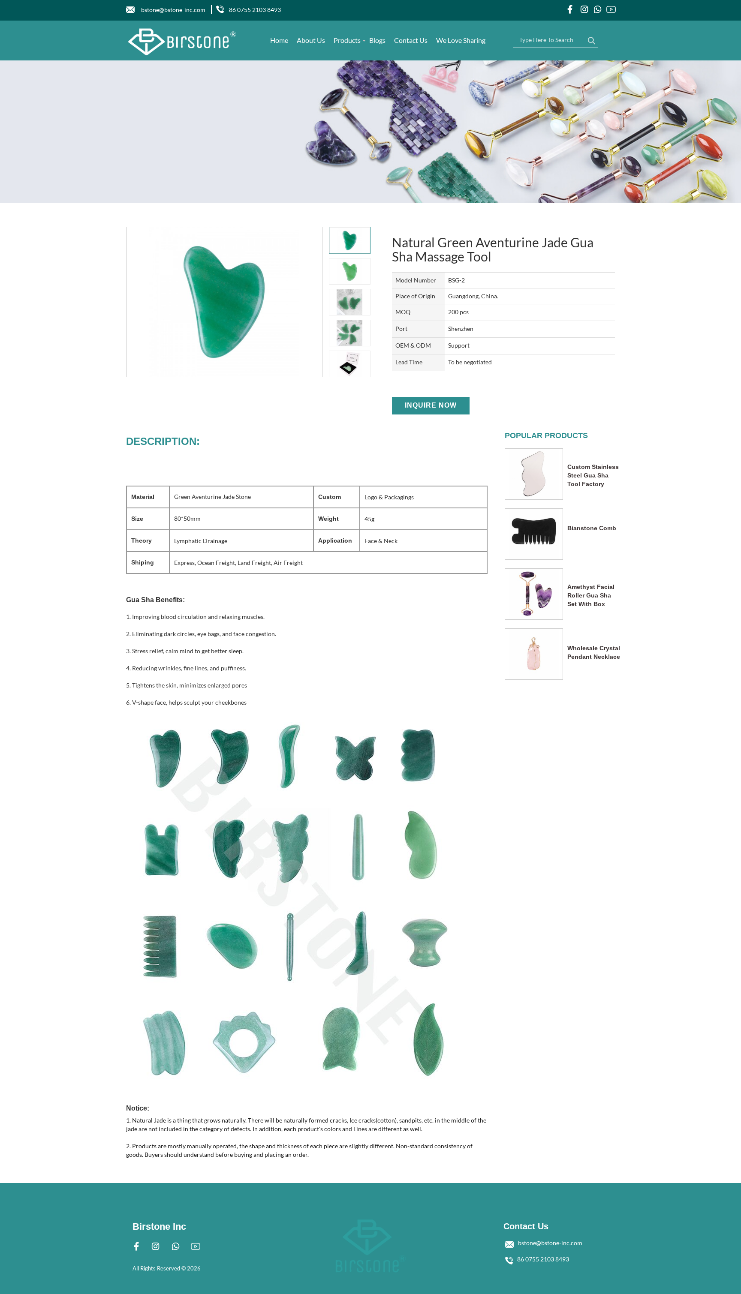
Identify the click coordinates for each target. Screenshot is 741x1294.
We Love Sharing (460, 40)
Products (347, 40)
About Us (311, 40)
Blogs (377, 40)
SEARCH (591, 38)
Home (279, 40)
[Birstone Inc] (182, 42)
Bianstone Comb (591, 528)
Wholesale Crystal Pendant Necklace (593, 652)
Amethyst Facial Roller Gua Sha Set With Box (590, 595)
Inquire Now (431, 405)
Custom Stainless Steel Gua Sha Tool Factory (593, 475)
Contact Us (411, 40)
